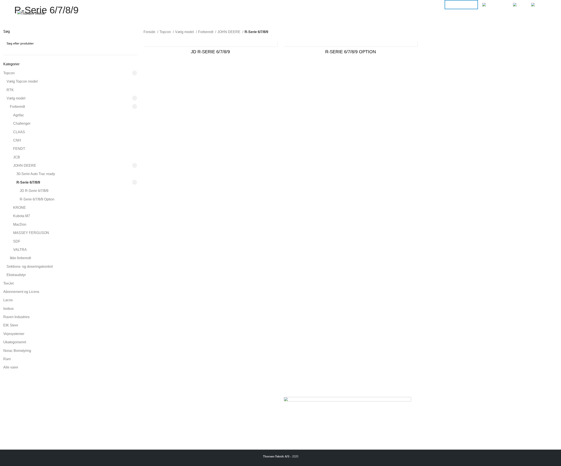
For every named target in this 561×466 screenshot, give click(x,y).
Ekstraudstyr (16, 275)
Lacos (8, 300)
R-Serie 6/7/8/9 (28, 182)
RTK (10, 90)
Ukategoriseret (14, 342)
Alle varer (10, 367)
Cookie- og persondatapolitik (166, 413)
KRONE (19, 207)
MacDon (19, 224)
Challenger (21, 123)
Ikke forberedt (20, 258)
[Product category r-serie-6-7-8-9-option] (350, 49)
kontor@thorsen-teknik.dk (35, 428)
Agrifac (18, 115)
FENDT (19, 149)
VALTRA (20, 250)
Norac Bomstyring (17, 351)
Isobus (8, 308)
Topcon (9, 73)
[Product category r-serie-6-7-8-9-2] (210, 49)
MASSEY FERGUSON (31, 233)
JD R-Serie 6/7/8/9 (34, 191)
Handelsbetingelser (159, 408)
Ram (7, 359)
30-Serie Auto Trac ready (35, 174)
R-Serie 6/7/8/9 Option (37, 199)
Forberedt (17, 106)
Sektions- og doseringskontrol (30, 266)
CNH (17, 140)
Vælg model (16, 98)
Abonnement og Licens (21, 292)
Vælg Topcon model (22, 81)
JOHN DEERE (24, 165)
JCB (16, 157)
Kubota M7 (21, 216)
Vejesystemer (13, 334)
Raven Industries (16, 317)
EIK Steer (10, 325)
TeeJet (8, 283)
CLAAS (19, 132)
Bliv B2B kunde (461, 4)
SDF (16, 241)
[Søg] (527, 13)
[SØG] (132, 43)
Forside (150, 32)
